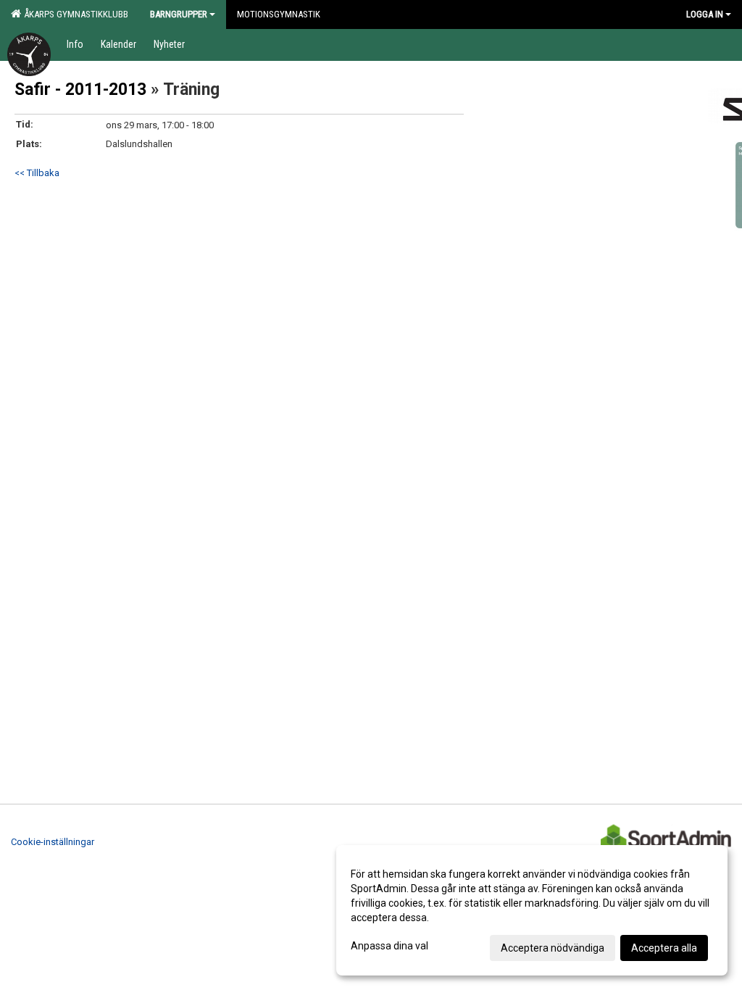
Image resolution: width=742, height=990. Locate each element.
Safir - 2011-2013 (80, 89)
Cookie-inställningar (52, 841)
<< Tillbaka (36, 172)
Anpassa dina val (389, 946)
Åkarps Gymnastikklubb (74, 14)
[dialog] (532, 910)
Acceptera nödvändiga (552, 948)
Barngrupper (178, 14)
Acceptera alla (664, 948)
